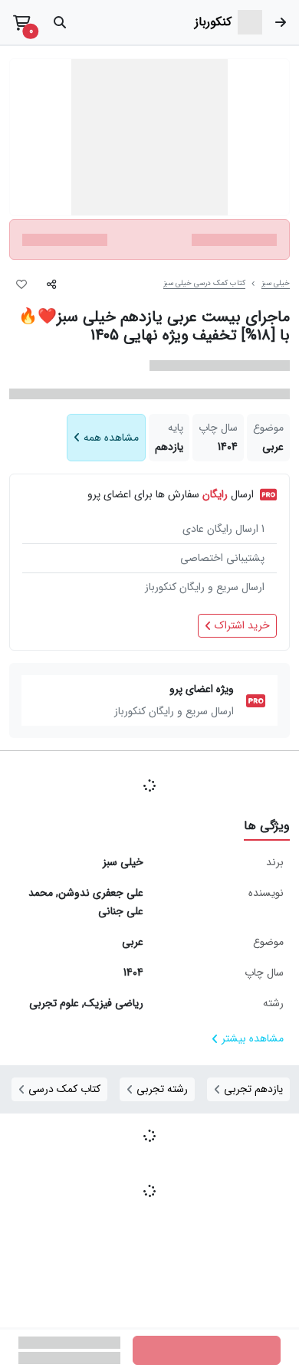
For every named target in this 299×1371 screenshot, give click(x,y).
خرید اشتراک (242, 625)
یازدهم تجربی (253, 1089)
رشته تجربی (162, 1089)
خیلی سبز (275, 283)
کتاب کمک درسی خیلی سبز (204, 283)
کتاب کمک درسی (64, 1089)
